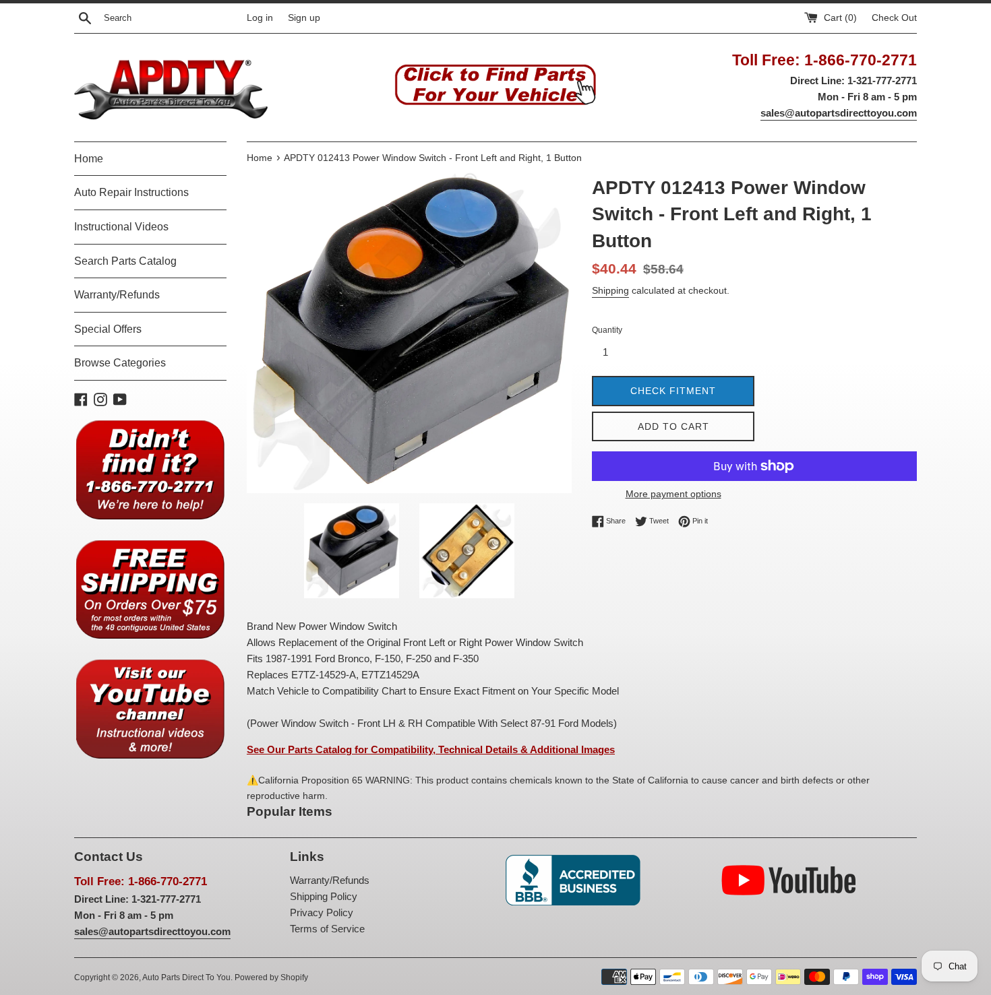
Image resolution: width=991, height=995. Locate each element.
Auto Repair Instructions (131, 192)
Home (88, 158)
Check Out (894, 18)
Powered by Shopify (271, 977)
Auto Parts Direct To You (186, 977)
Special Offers (108, 329)
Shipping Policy (323, 896)
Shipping (610, 290)
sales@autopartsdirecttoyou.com (838, 113)
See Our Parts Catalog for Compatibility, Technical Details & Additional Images (431, 749)
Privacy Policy (321, 912)
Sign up (304, 18)
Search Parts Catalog (125, 261)
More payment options (673, 493)
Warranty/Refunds (117, 294)
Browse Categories (120, 362)
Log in (260, 18)
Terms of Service (327, 928)
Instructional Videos (121, 226)
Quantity (607, 330)
